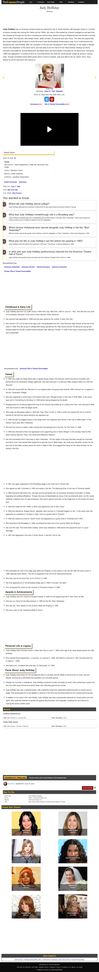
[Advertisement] (38, 20)
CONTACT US (66, 967)
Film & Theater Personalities (54, 104)
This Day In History (24, 967)
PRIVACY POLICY (55, 967)
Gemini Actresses (43, 267)
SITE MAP (35, 967)
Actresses (34, 104)
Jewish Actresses (10, 182)
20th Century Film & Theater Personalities (71, 960)
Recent (57, 964)
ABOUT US (75, 967)
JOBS (80, 967)
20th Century (19, 960)
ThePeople (13, 2)
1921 (53, 91)
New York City (12, 190)
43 (15, 158)
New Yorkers (17, 193)
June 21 (47, 91)
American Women (28, 267)
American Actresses (59, 267)
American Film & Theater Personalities (34, 368)
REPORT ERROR (87, 788)
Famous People (43, 970)
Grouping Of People (46, 964)
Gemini (59, 91)
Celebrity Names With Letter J (33, 960)
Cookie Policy (44, 967)
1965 (18, 186)
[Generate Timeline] (15, 777)
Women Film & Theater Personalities (17, 271)
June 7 (13, 186)
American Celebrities (12, 267)
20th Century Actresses (50, 960)
